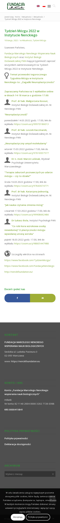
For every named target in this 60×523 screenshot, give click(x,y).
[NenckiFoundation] (24, 6)
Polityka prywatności (38, 517)
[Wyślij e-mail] (43, 298)
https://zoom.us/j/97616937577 (31, 152)
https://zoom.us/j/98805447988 (31, 243)
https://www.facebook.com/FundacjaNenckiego (29, 265)
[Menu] (49, 6)
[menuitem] (53, 6)
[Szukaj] (53, 6)
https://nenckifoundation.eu (25, 361)
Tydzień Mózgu (39, 40)
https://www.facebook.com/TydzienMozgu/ (27, 260)
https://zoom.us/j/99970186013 (31, 124)
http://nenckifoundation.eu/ (18, 271)
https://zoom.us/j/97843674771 (31, 185)
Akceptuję (17, 517)
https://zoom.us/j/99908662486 (31, 214)
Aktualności (27, 40)
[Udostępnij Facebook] (17, 298)
